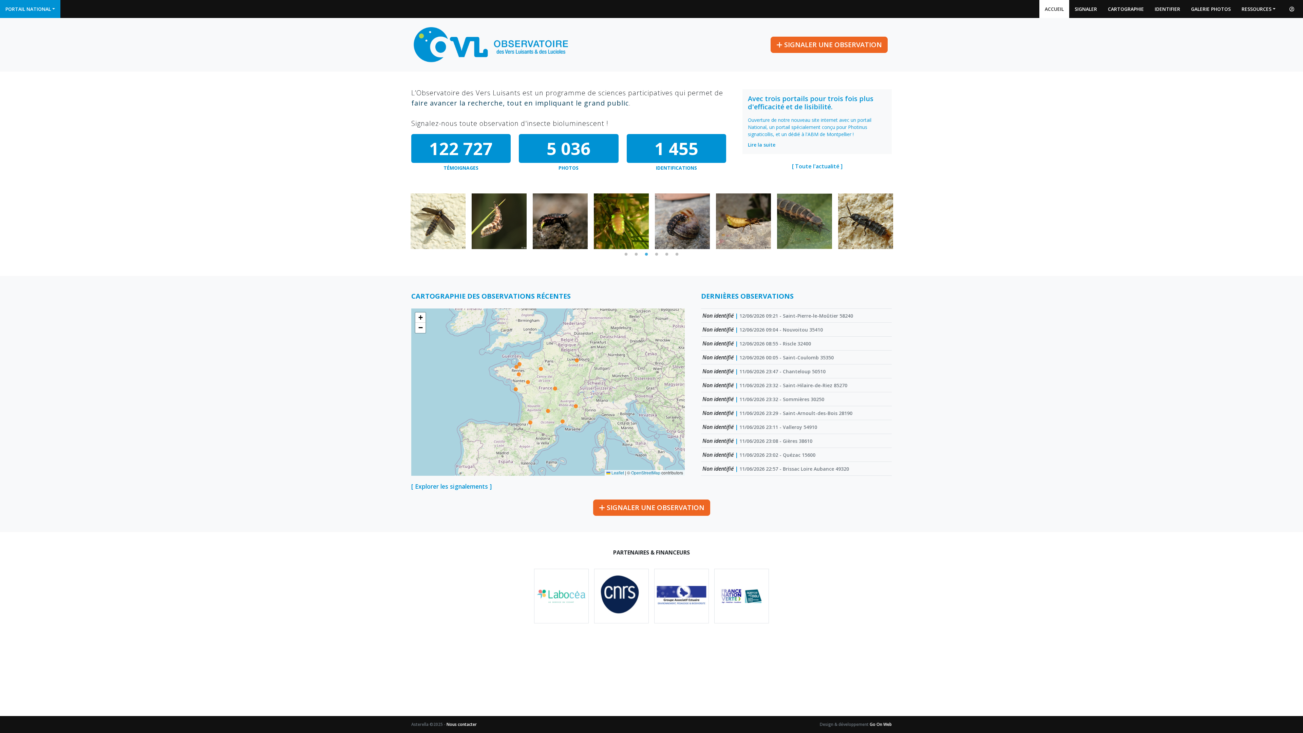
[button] (420, 318)
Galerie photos (1211, 9)
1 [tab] (626, 254)
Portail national (28, 9)
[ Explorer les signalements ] (451, 486)
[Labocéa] (561, 596)
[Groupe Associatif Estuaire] (682, 596)
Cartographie (1126, 9)
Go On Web (881, 724)
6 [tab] (677, 254)
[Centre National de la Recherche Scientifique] (621, 596)
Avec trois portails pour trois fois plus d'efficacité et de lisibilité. (810, 102)
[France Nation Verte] (742, 596)
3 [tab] (646, 254)
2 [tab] (636, 254)
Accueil (1054, 9)
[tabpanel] (438, 221)
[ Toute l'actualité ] (817, 166)
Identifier (1167, 9)
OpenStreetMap (645, 472)
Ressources (1256, 9)
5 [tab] (666, 254)
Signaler (1086, 9)
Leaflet (617, 472)
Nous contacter (462, 724)
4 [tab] (656, 254)
